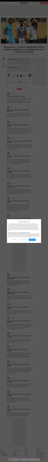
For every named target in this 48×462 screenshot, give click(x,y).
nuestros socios (21, 223)
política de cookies (32, 229)
